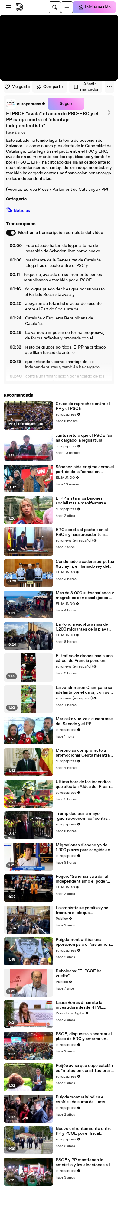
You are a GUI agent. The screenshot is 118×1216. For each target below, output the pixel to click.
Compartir (53, 86)
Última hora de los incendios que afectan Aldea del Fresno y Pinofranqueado (84, 784)
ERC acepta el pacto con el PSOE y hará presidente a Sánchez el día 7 (82, 532)
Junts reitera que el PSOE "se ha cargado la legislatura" (84, 438)
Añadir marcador (89, 86)
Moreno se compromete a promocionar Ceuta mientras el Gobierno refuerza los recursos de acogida (84, 753)
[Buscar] (55, 7)
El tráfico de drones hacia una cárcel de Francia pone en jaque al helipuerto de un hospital (84, 658)
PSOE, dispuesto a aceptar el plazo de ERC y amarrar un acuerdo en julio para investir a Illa (84, 1036)
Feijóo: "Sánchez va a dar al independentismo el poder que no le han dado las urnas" (83, 879)
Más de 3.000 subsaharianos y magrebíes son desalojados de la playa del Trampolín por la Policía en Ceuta (85, 595)
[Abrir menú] (8, 7)
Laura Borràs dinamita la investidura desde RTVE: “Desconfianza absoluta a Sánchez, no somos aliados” (83, 1005)
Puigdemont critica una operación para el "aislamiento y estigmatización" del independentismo (85, 942)
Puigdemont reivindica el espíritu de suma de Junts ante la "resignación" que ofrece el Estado (80, 1099)
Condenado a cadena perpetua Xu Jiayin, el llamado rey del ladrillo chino (85, 564)
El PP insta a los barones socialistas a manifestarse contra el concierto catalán (82, 501)
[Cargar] (67, 7)
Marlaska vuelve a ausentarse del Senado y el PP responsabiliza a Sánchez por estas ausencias (84, 721)
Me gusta (20, 86)
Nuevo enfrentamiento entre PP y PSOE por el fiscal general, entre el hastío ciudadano (84, 1131)
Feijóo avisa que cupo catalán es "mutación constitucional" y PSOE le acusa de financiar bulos (84, 1068)
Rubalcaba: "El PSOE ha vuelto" (78, 973)
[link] (25, 104)
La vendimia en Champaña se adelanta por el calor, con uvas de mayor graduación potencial (85, 690)
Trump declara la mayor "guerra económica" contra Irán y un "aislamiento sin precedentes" (81, 816)
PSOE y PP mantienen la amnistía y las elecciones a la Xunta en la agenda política (84, 1162)
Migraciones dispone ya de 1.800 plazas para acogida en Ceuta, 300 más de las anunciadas (83, 847)
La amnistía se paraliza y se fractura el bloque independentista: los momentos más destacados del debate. (83, 910)
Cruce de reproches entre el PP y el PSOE (83, 406)
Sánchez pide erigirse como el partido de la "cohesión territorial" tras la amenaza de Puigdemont (85, 469)
